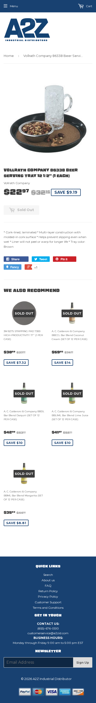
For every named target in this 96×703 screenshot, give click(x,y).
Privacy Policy (48, 596)
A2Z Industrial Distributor (52, 679)
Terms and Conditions (48, 607)
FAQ (48, 585)
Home (9, 56)
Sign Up (82, 662)
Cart (88, 6)
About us (48, 580)
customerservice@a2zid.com (48, 633)
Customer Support (48, 602)
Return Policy (48, 591)
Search (48, 575)
